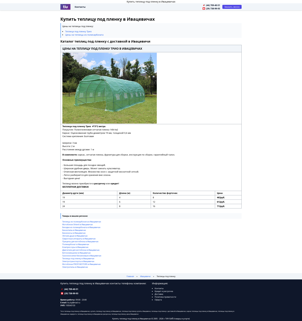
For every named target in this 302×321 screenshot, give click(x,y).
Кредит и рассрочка (164, 291)
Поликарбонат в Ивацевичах (75, 244)
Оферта (158, 299)
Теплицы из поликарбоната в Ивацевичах (81, 221)
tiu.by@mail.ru (73, 302)
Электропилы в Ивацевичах (75, 267)
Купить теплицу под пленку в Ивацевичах (151, 1)
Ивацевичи (145, 276)
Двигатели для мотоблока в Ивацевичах (80, 250)
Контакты (80, 6)
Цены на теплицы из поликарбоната (84, 34)
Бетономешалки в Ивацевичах (76, 253)
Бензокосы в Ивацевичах (74, 233)
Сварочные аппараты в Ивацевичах (79, 238)
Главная (130, 276)
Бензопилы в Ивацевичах (74, 230)
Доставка (159, 294)
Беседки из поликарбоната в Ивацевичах (81, 227)
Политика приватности (165, 297)
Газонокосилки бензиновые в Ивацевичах (81, 255)
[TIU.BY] (65, 7)
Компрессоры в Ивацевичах (75, 247)
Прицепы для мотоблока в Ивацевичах (80, 241)
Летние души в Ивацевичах (75, 236)
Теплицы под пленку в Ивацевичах (78, 258)
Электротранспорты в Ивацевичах (78, 261)
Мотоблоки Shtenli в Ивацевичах (77, 224)
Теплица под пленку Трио (78, 31)
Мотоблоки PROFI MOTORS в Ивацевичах (81, 264)
